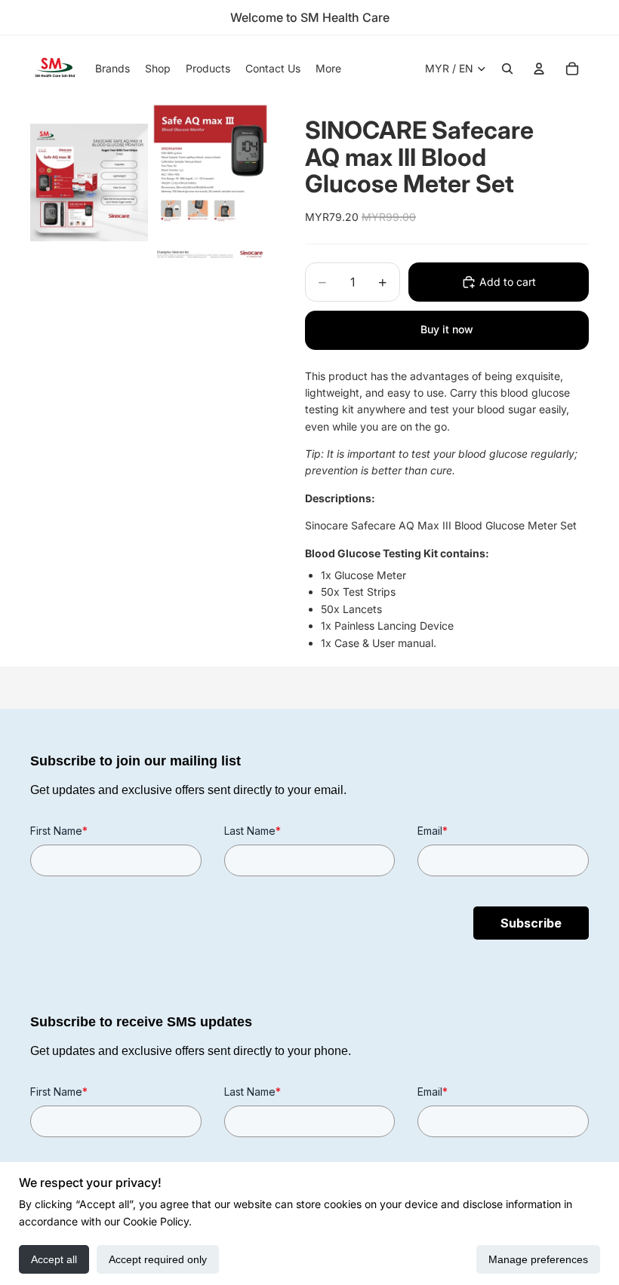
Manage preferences (538, 1259)
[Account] (539, 68)
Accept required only (158, 1259)
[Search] (507, 68)
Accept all (54, 1259)
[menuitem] (328, 68)
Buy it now (446, 329)
